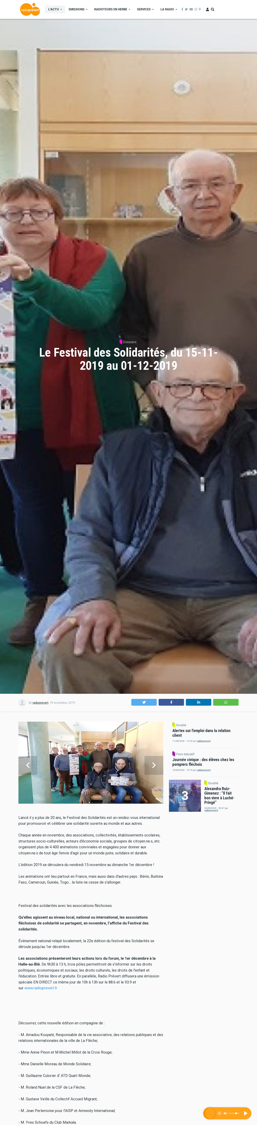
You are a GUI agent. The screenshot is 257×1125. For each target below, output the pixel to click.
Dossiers (130, 342)
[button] (144, 702)
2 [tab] (92, 802)
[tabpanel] (90, 765)
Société (181, 725)
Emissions (76, 9)
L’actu (53, 9)
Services (144, 9)
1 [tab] (89, 802)
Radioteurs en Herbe (110, 9)
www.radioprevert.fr (40, 988)
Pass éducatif (185, 754)
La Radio (167, 9)
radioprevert (40, 703)
